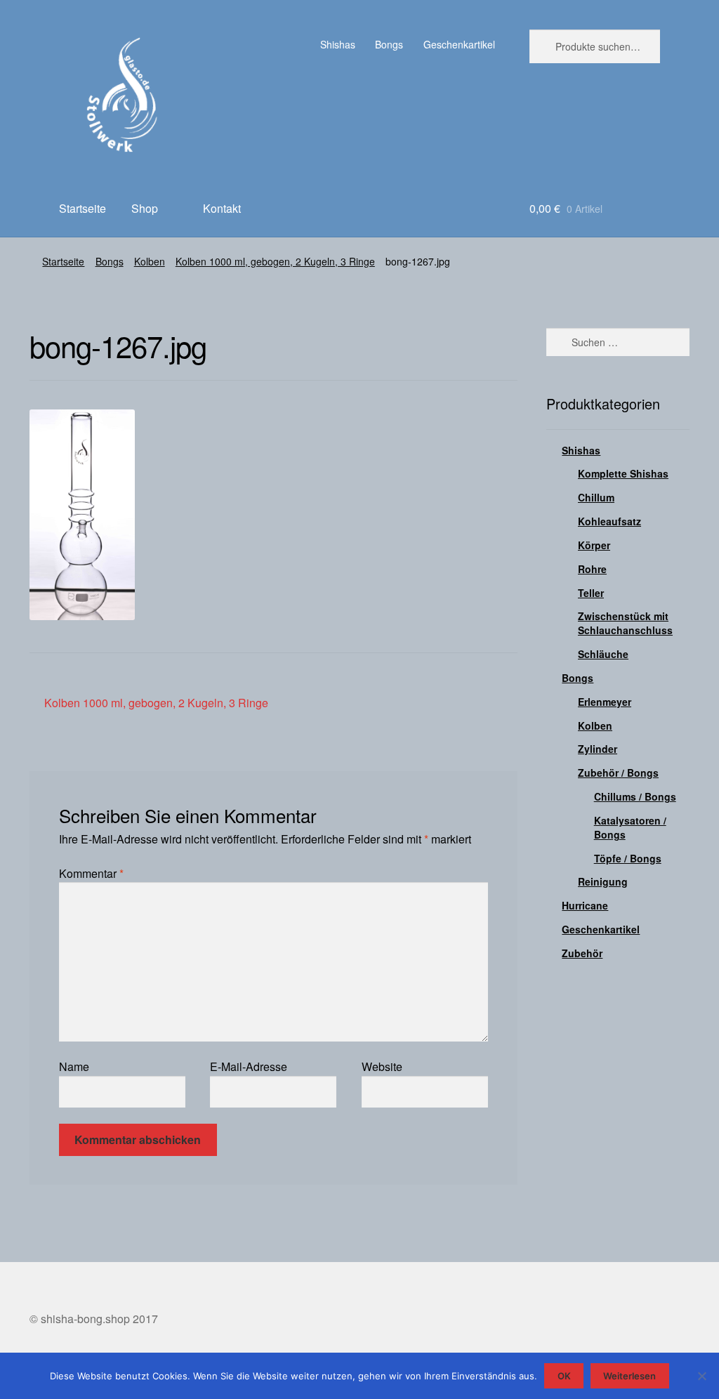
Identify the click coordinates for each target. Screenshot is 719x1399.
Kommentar (91, 873)
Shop (144, 208)
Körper (594, 545)
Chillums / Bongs (635, 796)
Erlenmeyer (604, 702)
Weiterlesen (629, 1375)
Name (74, 1066)
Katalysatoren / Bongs (630, 827)
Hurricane (585, 905)
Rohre (592, 569)
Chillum (596, 497)
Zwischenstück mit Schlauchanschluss (625, 623)
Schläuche (603, 654)
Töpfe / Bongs (627, 858)
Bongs (389, 44)
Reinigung (603, 881)
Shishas (337, 44)
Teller (591, 593)
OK (564, 1375)
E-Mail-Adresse (248, 1066)
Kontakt (222, 208)
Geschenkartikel (459, 44)
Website (382, 1066)
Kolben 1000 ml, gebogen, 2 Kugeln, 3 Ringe (275, 261)
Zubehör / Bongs (618, 773)
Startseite (82, 208)
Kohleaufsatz (609, 521)
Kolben (149, 261)
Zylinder (597, 749)
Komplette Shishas (623, 473)
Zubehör (582, 953)
